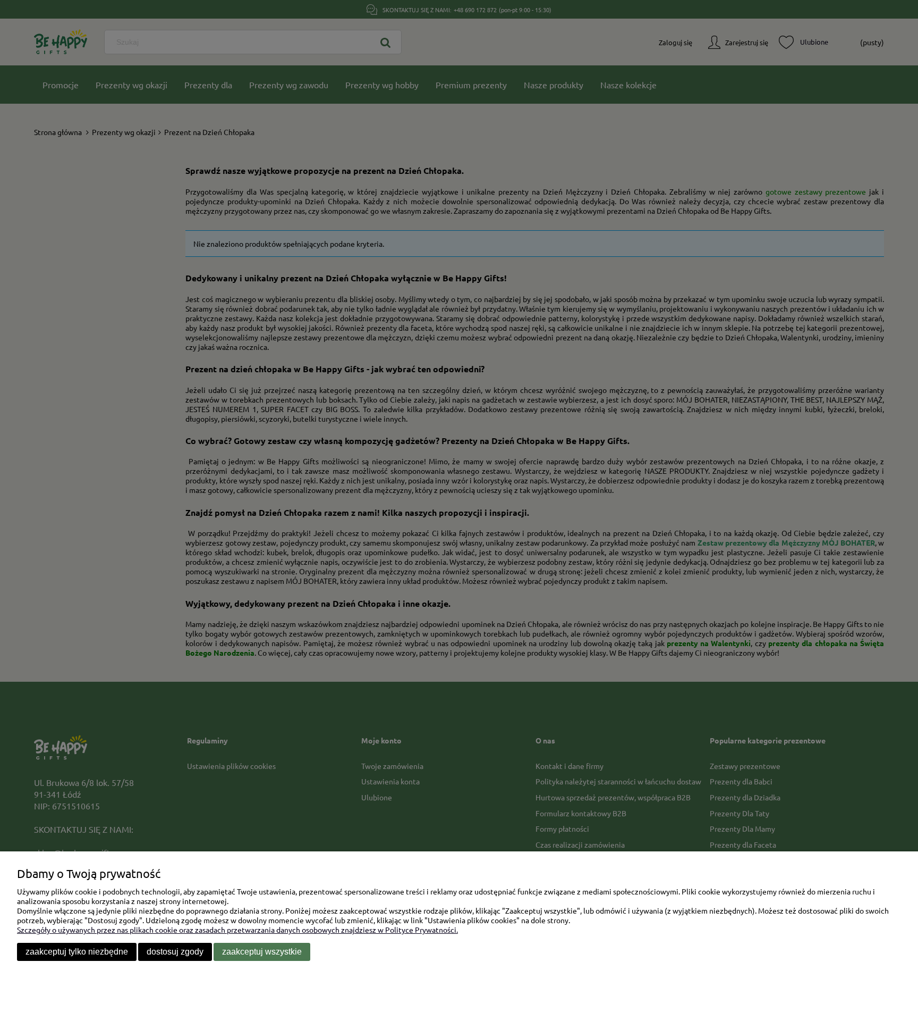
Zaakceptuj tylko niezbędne (77, 951)
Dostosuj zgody (175, 951)
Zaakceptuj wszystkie (262, 951)
